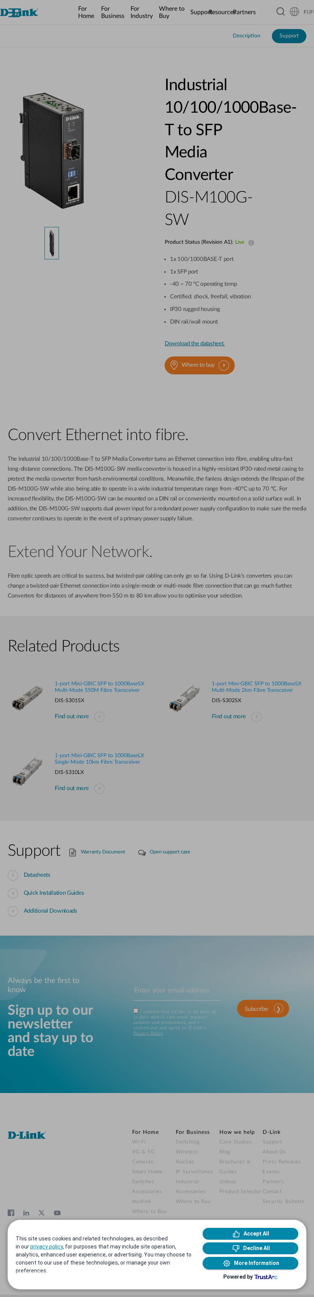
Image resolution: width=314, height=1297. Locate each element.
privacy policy (46, 1247)
